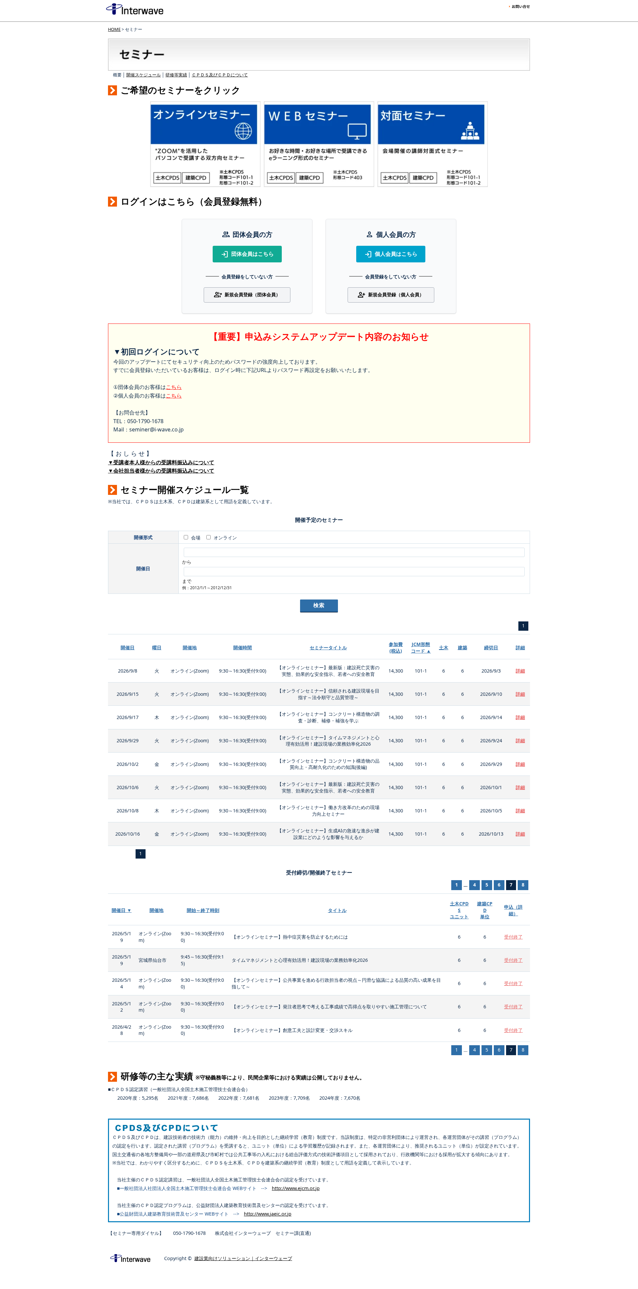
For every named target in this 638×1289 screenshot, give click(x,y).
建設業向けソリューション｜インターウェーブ (243, 1258)
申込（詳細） (513, 910)
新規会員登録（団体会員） (247, 295)
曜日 (156, 647)
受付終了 (513, 937)
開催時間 (242, 647)
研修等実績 (176, 75)
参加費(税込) (396, 647)
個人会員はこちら (390, 254)
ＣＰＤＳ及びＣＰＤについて (220, 75)
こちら (174, 387)
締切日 (491, 647)
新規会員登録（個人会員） (391, 295)
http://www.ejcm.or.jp (296, 1188)
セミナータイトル (328, 647)
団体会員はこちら (247, 254)
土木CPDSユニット (459, 910)
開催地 (190, 647)
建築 (462, 647)
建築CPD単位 (484, 910)
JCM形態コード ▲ (421, 647)
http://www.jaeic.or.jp (267, 1214)
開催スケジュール (143, 75)
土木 (443, 647)
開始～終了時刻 (203, 910)
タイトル (337, 910)
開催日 (128, 647)
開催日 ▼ (122, 910)
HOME (114, 29)
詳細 (520, 647)
